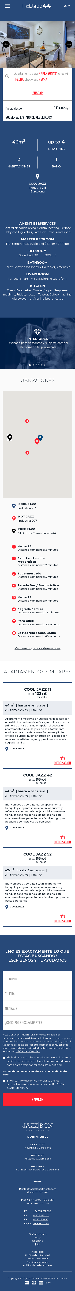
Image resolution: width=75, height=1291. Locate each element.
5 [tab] (42, 365)
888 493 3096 (41, 1223)
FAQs (38, 1237)
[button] (37, 441)
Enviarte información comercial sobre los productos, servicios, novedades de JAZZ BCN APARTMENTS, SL (35, 1084)
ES (66, 5)
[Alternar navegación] (7, 6)
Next (68, 44)
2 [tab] (33, 365)
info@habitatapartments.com (39, 1188)
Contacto (37, 1240)
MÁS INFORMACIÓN (62, 760)
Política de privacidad (37, 1255)
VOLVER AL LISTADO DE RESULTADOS (28, 117)
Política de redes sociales (37, 1265)
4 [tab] (39, 365)
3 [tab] (36, 365)
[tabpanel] (37, 339)
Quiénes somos (37, 1234)
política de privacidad (27, 1051)
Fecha (19, 79)
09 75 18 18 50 (40, 1219)
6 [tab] (45, 365)
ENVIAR (37, 1099)
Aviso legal (38, 1251)
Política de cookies (37, 1258)
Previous (6, 44)
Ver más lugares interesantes (38, 648)
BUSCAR (37, 92)
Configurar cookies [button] (37, 1262)
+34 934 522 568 (42, 1211)
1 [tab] (30, 365)
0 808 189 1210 (41, 1215)
